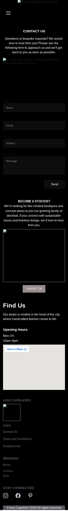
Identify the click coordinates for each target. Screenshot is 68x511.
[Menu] (8, 13)
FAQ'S (7, 425)
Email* (7, 118)
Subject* (8, 136)
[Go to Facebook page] (18, 495)
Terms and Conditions (17, 438)
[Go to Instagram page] (5, 495)
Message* (9, 154)
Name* (7, 100)
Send (54, 184)
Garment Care (12, 445)
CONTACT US (34, 288)
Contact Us (10, 431)
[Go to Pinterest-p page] (30, 495)
